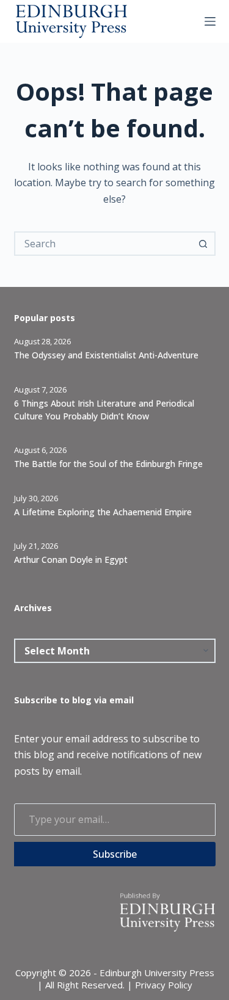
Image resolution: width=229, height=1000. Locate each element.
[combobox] (103, 243)
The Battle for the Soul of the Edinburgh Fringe (108, 463)
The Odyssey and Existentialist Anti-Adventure (106, 355)
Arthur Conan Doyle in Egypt (71, 559)
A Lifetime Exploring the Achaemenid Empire (103, 512)
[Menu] (210, 21)
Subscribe (115, 854)
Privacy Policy (163, 985)
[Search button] (203, 244)
